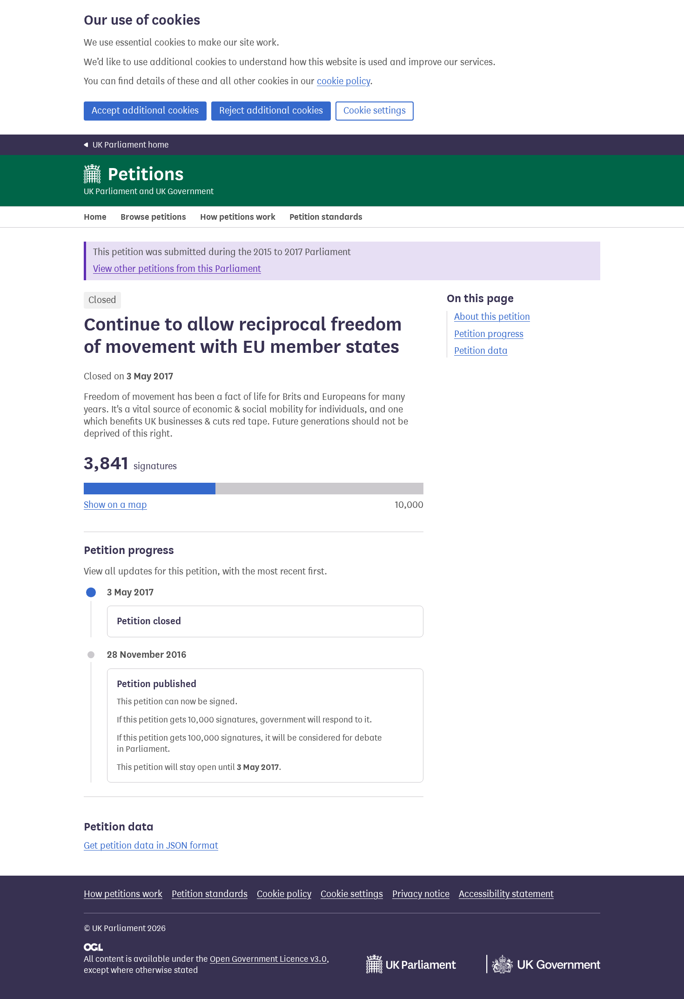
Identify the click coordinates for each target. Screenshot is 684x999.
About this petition (492, 316)
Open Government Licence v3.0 (268, 959)
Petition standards (325, 217)
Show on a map (115, 505)
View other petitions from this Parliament (177, 268)
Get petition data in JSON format (151, 845)
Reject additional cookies (271, 110)
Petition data (481, 350)
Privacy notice (420, 894)
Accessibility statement (506, 894)
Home (95, 217)
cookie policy (343, 81)
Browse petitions (153, 217)
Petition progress (488, 334)
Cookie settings (374, 110)
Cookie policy (284, 894)
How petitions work (237, 217)
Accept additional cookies (145, 110)
